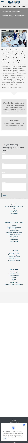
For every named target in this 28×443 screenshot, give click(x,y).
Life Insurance (14, 236)
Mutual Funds (14, 239)
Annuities (14, 225)
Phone (3, 172)
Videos (14, 281)
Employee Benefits (14, 253)
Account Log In (14, 272)
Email (3, 163)
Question (3, 182)
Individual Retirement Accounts (14, 232)
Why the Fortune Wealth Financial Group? (14, 207)
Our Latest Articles (14, 275)
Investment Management (14, 234)
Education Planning (14, 229)
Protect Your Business (14, 257)
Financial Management (14, 255)
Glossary (14, 279)
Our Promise (14, 210)
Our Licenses (14, 213)
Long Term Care (14, 238)
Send (4, 195)
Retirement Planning (14, 258)
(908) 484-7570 (15, 422)
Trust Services (14, 241)
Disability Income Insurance (14, 227)
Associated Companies (14, 274)
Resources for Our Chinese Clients (14, 284)
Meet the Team (14, 212)
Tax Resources (14, 283)
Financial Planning (14, 231)
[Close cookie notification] (24, 425)
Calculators (14, 277)
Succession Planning (14, 260)
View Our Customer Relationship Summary (14, 6)
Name (3, 153)
